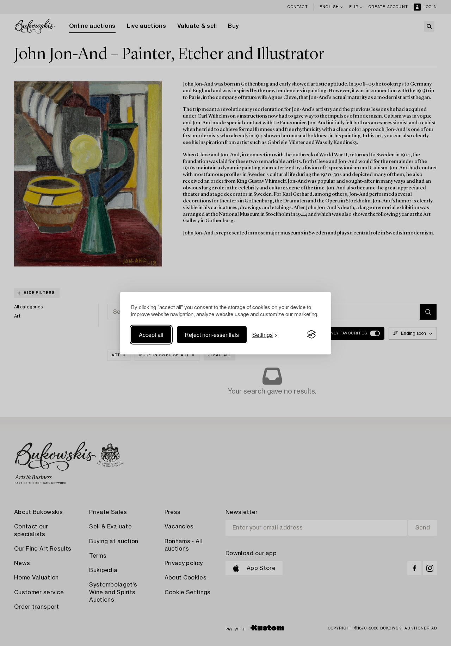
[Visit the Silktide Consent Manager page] (311, 334)
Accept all (151, 334)
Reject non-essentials (212, 334)
